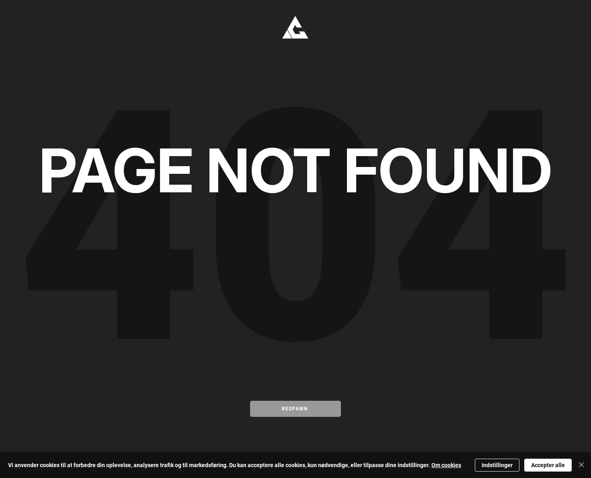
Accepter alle (548, 465)
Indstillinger (497, 465)
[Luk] (581, 465)
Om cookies (446, 465)
